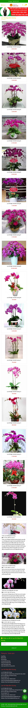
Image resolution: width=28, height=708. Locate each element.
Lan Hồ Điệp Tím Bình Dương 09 (14, 297)
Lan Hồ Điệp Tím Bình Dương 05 (14, 172)
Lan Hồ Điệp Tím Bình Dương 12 (14, 391)
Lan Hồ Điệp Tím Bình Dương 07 (14, 235)
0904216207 (16, 1)
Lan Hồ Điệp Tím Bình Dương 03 (14, 109)
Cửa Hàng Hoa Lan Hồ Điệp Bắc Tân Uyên (11, 620)
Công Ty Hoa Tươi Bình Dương (8, 565)
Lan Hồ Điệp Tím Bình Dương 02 (14, 78)
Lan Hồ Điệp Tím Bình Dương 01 (14, 47)
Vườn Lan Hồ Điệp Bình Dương (8, 535)
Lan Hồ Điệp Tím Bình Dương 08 (14, 266)
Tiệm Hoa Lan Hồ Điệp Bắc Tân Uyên (10, 590)
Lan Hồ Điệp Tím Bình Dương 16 (14, 517)
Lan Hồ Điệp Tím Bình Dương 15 (14, 485)
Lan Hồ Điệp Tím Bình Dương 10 (14, 329)
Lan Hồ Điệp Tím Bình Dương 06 (14, 203)
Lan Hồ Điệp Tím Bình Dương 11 (14, 360)
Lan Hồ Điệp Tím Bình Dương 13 (14, 423)
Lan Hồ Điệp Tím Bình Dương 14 (14, 454)
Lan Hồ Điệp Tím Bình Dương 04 (14, 141)
